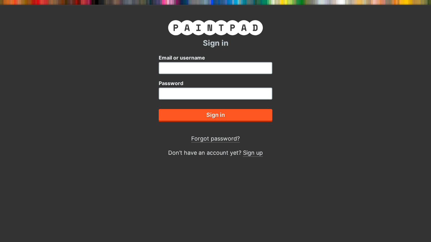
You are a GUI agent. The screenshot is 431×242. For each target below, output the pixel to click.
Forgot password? (215, 138)
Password (171, 83)
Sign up (253, 152)
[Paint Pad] (215, 29)
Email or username (182, 58)
